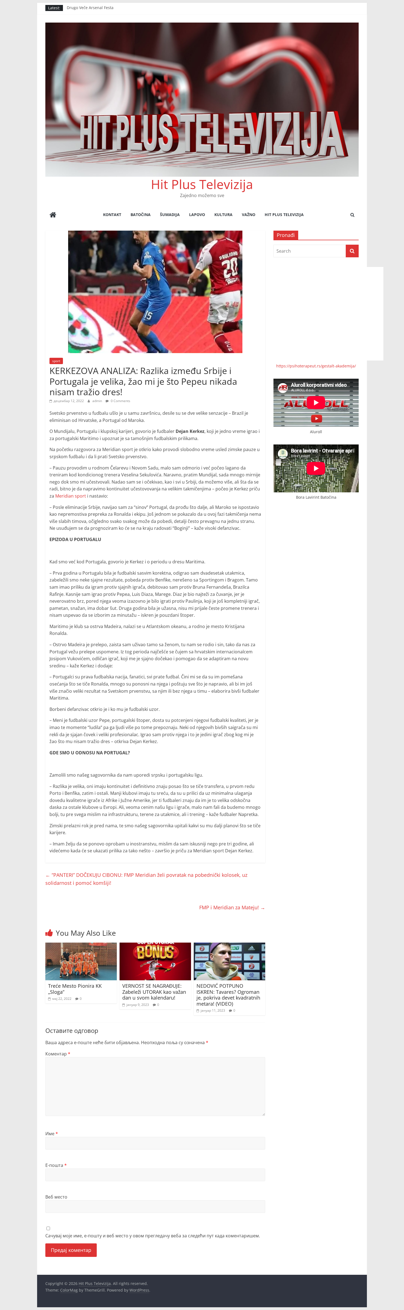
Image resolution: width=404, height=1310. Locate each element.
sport (56, 361)
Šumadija (170, 214)
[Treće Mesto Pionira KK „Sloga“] (81, 946)
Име (51, 1134)
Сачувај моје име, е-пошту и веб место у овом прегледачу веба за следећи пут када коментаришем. (152, 1236)
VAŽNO (248, 214)
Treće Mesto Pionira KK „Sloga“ (75, 989)
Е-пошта (56, 1165)
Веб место (56, 1197)
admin (97, 401)
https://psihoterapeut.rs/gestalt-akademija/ (316, 366)
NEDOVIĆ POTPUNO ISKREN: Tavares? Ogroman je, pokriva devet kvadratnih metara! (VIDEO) (228, 995)
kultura (223, 214)
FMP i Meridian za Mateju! (232, 907)
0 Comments (120, 401)
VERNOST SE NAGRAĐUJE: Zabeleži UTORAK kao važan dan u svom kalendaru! (154, 992)
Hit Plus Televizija (202, 184)
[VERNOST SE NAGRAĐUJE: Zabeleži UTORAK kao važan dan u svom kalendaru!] (155, 946)
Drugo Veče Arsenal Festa (90, 7)
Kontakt (112, 214)
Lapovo (197, 214)
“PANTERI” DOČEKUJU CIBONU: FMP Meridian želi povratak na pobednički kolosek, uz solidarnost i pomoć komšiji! (146, 879)
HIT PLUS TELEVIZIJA (284, 214)
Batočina (141, 214)
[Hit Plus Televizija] (52, 215)
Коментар (57, 1054)
